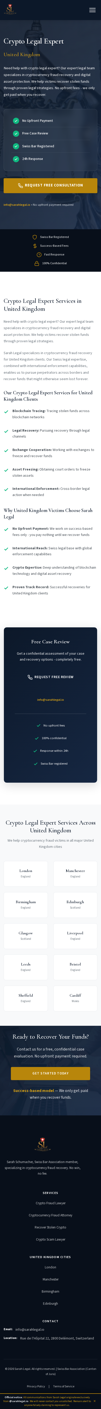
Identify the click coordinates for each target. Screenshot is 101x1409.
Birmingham (50, 1291)
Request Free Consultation (54, 185)
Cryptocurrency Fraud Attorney (50, 1215)
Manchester (51, 1279)
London (50, 1267)
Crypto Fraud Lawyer (51, 1203)
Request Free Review (54, 677)
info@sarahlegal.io (17, 204)
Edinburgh (50, 1303)
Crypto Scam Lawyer (50, 1239)
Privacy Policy (36, 1386)
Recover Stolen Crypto (50, 1227)
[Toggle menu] (92, 10)
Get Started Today (50, 1073)
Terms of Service (63, 1386)
